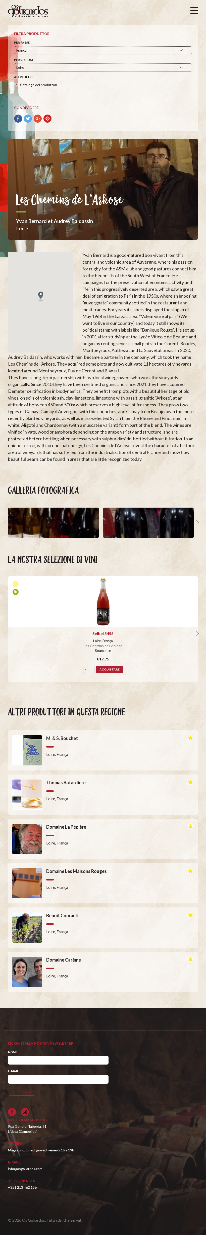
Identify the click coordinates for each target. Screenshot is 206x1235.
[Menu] (194, 10)
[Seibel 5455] (103, 601)
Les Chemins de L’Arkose (103, 646)
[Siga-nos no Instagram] (25, 1112)
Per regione (24, 60)
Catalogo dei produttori (38, 85)
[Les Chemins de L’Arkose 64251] (53, 523)
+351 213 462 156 (22, 1187)
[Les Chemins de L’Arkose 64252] (148, 523)
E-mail (13, 1071)
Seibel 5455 (103, 633)
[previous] (6, 522)
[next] (197, 522)
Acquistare (109, 669)
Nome (12, 1052)
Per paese (22, 42)
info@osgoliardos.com (25, 1169)
